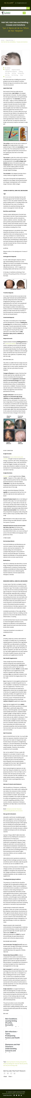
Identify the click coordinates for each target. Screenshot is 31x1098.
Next (5, 1076)
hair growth (21, 73)
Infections (5, 476)
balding (21, 71)
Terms (17, 1093)
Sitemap (4, 1093)
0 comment (8, 77)
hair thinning (14, 75)
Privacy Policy (11, 1093)
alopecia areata (16, 69)
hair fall (14, 73)
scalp (21, 75)
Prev (10, 1076)
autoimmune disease (10, 343)
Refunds (22, 1093)
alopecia (7, 69)
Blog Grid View (9, 40)
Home (2, 40)
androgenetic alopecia (11, 71)
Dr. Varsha (7, 68)
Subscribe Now (7, 1095)
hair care (7, 73)
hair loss (7, 75)
